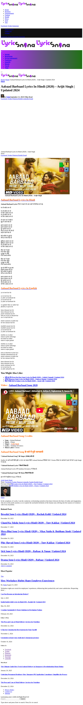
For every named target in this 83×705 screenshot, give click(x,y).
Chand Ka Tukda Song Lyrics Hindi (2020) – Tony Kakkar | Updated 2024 (38, 522)
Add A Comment (6, 566)
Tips (6, 22)
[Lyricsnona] (36, 49)
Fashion (7, 15)
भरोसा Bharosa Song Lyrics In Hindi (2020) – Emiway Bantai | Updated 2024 (31, 379)
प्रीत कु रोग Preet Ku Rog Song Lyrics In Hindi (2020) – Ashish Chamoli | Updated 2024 (34, 377)
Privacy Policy (9, 29)
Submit (23, 699)
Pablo (8, 97)
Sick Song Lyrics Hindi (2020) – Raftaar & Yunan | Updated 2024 (33, 551)
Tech (6, 21)
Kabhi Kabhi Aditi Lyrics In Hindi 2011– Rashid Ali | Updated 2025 (23, 602)
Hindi (3, 81)
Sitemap (7, 33)
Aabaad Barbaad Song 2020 (23, 385)
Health (7, 17)
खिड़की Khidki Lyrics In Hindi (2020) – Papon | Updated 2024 (29, 486)
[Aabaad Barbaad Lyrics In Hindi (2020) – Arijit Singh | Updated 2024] (40, 150)
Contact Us (8, 31)
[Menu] (1, 51)
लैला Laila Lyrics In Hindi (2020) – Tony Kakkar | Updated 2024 (31, 484)
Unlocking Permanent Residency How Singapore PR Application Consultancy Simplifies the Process (34, 674)
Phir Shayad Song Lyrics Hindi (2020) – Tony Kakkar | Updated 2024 (35, 542)
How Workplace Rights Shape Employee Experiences (27, 580)
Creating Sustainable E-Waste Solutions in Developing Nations (21, 610)
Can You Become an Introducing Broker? (15, 594)
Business (8, 11)
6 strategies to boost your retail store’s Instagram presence (20, 638)
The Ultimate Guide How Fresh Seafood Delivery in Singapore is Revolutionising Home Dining (32, 666)
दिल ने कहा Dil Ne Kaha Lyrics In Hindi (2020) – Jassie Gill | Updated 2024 (30, 381)
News (7, 19)
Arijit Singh (4, 480)
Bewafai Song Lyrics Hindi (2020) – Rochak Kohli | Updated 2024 (33, 514)
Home (7, 10)
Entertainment (9, 13)
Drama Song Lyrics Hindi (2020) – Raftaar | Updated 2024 (30, 559)
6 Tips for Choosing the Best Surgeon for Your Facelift (19, 630)
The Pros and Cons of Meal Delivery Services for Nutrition (20, 622)
